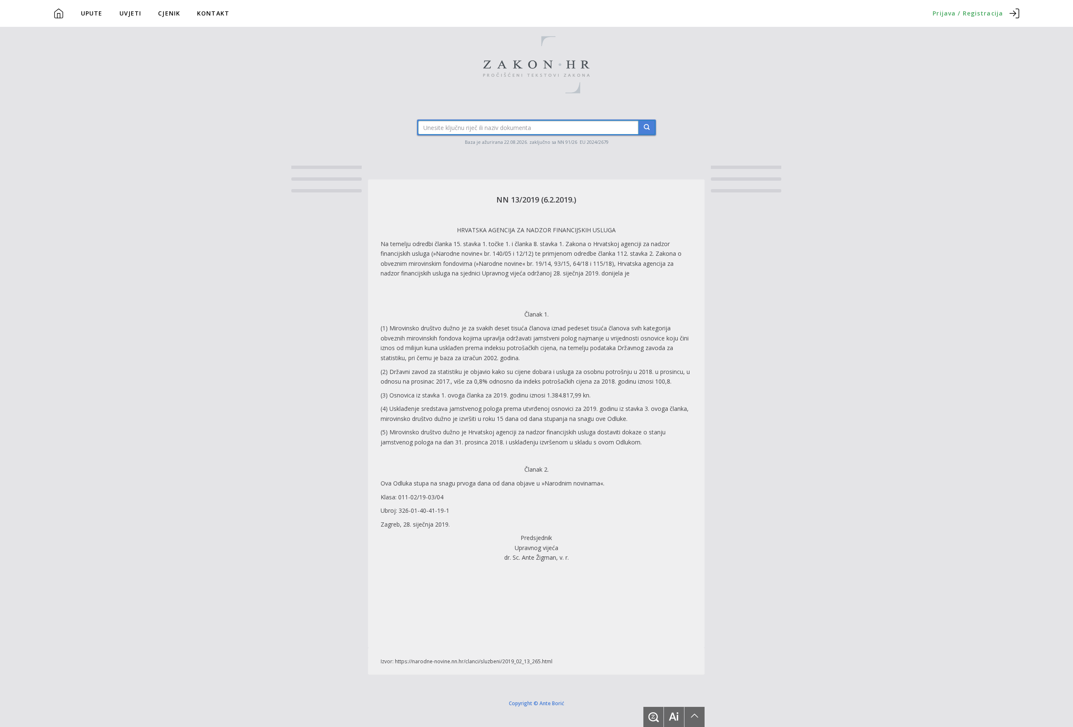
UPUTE (92, 13)
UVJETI (130, 13)
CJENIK (169, 13)
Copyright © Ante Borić (536, 702)
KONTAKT (213, 13)
